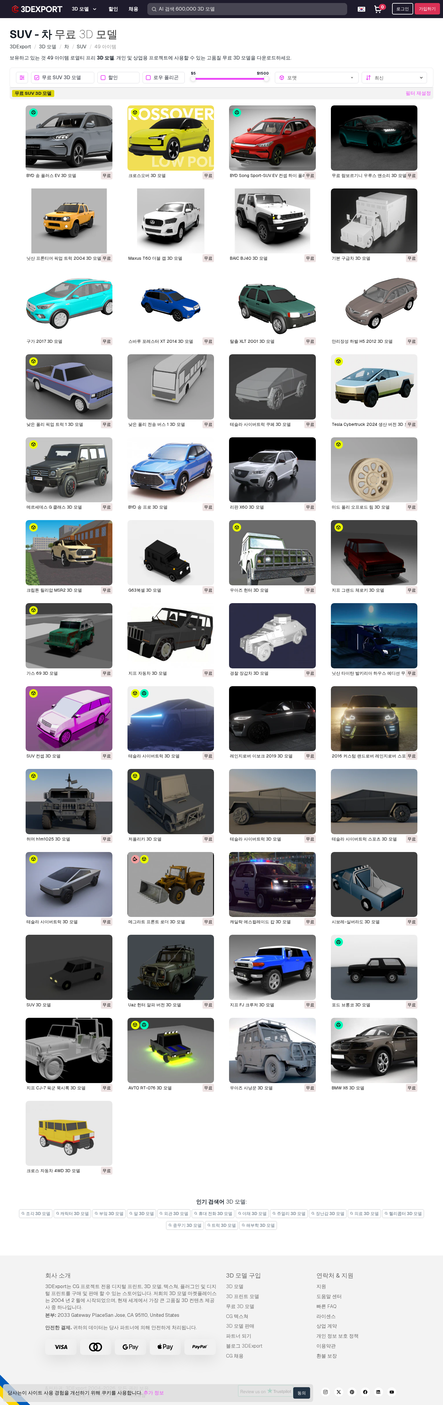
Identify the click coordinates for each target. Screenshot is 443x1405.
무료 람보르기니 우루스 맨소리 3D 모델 (369, 175)
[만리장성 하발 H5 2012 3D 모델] (374, 303)
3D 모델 (234, 1286)
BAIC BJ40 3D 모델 (249, 258)
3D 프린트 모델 (242, 1296)
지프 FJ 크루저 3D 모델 (252, 1005)
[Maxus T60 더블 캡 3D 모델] (170, 221)
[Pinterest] (352, 1393)
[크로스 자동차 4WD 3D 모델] (69, 1133)
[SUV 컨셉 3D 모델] (69, 718)
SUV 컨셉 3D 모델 (44, 756)
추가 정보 (153, 1393)
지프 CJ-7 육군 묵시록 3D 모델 (56, 1088)
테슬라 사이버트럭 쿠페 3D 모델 (260, 424)
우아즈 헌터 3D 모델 (249, 590)
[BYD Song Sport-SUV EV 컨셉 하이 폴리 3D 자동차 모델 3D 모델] (272, 138)
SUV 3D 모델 (39, 1005)
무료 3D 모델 (240, 1306)
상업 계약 (326, 1326)
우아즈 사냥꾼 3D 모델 (251, 1088)
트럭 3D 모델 (223, 1225)
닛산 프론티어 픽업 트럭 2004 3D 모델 (64, 258)
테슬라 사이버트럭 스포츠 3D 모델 (364, 839)
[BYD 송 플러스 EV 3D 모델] (69, 138)
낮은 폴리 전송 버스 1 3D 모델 (156, 424)
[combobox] (321, 77)
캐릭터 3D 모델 (74, 1213)
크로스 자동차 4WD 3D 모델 (53, 1170)
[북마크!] (103, 162)
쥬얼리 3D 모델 (291, 1213)
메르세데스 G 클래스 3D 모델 (54, 507)
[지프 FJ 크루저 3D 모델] (272, 967)
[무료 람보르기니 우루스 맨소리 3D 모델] (374, 138)
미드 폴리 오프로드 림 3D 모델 (361, 507)
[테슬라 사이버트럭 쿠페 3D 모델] (272, 387)
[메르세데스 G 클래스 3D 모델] (69, 470)
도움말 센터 (329, 1296)
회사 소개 (58, 1275)
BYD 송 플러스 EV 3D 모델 (51, 175)
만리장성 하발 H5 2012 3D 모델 (362, 341)
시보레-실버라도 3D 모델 (356, 921)
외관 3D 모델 (175, 1213)
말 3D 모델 (143, 1213)
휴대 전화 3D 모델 (215, 1213)
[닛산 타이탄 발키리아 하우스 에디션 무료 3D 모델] (374, 635)
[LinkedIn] (378, 1393)
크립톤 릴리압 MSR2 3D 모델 (54, 590)
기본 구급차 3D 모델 (351, 258)
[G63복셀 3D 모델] (170, 552)
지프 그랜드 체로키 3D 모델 (358, 590)
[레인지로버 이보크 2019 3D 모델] (272, 718)
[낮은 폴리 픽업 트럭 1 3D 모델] (69, 387)
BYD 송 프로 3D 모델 (148, 507)
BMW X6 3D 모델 (348, 1088)
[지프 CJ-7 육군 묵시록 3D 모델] (69, 1050)
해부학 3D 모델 (260, 1225)
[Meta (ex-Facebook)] (365, 1393)
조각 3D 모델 (37, 1213)
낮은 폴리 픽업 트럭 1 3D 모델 (55, 424)
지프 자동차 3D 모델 (147, 673)
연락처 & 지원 (334, 1275)
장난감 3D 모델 (329, 1213)
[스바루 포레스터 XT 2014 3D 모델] (170, 303)
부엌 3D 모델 (111, 1213)
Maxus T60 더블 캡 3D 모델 (155, 258)
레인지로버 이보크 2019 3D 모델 (261, 756)
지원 (321, 1286)
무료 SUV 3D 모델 (61, 77)
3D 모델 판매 (240, 1326)
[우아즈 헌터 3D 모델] (272, 552)
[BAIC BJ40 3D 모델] (272, 221)
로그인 (402, 8)
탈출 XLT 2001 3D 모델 (252, 341)
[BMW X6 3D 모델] (374, 1050)
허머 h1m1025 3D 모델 (48, 839)
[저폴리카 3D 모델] (170, 801)
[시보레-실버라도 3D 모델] (374, 884)
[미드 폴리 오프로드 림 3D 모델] (374, 470)
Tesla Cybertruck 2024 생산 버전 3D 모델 (372, 424)
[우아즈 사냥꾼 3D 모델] (272, 1050)
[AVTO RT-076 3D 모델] (170, 1050)
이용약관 (326, 1346)
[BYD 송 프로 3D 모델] (170, 470)
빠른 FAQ (326, 1306)
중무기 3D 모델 (187, 1225)
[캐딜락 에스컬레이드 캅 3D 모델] (272, 884)
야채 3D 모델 (254, 1213)
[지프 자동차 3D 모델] (170, 635)
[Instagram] (325, 1393)
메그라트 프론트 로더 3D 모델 (156, 921)
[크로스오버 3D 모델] (170, 138)
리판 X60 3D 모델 (247, 507)
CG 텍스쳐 (237, 1316)
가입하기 (427, 8)
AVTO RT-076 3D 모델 (150, 1088)
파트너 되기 (238, 1336)
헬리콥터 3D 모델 (405, 1213)
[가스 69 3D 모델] (69, 635)
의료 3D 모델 (366, 1213)
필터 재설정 (418, 93)
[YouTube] (392, 1393)
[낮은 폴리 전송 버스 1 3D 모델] (170, 387)
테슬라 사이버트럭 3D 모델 (154, 756)
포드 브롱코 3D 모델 (351, 1005)
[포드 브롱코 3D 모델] (374, 967)
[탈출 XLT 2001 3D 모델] (272, 303)
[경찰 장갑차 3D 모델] (272, 635)
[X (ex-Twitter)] (339, 1393)
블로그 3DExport (244, 1346)
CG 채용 (234, 1356)
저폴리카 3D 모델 (145, 839)
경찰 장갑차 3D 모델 (249, 673)
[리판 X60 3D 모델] (272, 470)
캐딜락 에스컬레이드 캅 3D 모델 (260, 921)
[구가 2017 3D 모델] (69, 303)
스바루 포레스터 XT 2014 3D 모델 (160, 341)
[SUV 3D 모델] (69, 967)
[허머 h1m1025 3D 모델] (69, 801)
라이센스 (326, 1316)
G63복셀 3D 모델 (144, 590)
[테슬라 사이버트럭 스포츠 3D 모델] (374, 801)
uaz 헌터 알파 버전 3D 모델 (154, 1005)
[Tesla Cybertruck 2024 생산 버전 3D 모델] (374, 387)
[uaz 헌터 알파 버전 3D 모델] (170, 967)
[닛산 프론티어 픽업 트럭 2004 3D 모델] (69, 221)
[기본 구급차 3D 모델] (374, 221)
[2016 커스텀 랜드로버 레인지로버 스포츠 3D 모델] (374, 718)
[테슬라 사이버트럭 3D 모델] (170, 718)
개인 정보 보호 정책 (337, 1336)
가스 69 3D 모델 (42, 673)
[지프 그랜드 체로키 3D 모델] (374, 552)
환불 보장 (326, 1356)
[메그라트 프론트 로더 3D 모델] (170, 884)
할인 (113, 77)
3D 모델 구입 (243, 1275)
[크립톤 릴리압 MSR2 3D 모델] (69, 552)
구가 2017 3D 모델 (44, 341)
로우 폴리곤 (166, 77)
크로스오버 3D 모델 (147, 175)
